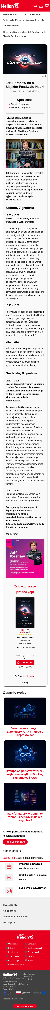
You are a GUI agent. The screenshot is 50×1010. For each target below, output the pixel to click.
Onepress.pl (13, 944)
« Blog (25, 682)
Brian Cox (21, 648)
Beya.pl (31, 956)
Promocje (19, 20)
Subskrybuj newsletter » (33, 887)
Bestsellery (40, 20)
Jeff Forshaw (30, 648)
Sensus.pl (32, 944)
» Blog (15, 32)
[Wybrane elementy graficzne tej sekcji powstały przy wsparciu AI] (45, 76)
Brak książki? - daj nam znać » (33, 877)
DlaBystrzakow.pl (35, 948)
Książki (16, 14)
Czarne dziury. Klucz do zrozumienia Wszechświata (25, 640)
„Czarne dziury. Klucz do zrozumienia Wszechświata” (22, 397)
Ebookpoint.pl (33, 952)
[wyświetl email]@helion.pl (18, 984)
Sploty (30, 960)
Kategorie (7, 14)
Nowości (30, 20)
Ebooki (25, 14)
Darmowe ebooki (11, 25)
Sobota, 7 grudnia (20, 104)
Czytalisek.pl (13, 960)
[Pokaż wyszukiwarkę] (35, 6)
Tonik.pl (20, 999)
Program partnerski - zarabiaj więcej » (31, 866)
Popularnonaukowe (15, 842)
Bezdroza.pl (13, 952)
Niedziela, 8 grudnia (21, 107)
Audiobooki (8, 20)
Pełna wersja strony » (25, 1006)
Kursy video (35, 14)
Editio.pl (11, 948)
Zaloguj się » (10, 857)
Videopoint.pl (13, 956)
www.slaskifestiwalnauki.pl (19, 517)
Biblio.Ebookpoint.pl (16, 965)
